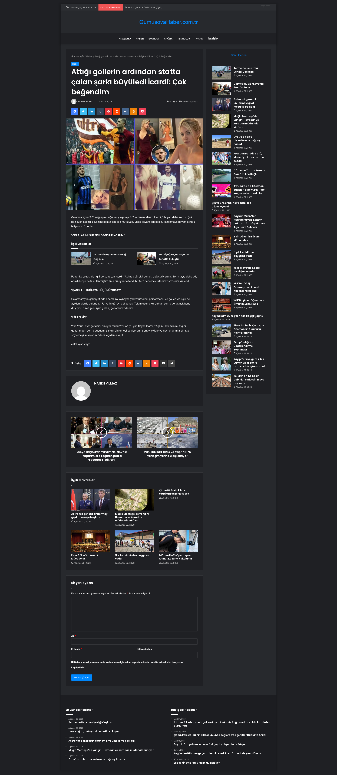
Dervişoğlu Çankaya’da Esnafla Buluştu (249, 85)
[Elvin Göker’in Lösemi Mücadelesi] (90, 541)
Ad (73, 635)
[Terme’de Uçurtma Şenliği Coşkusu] (81, 258)
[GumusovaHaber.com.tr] (168, 22)
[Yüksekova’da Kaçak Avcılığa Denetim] (221, 272)
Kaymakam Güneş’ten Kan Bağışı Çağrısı (237, 316)
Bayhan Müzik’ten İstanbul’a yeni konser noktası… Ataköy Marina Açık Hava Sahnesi (249, 221)
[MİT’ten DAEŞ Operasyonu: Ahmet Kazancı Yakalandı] (178, 541)
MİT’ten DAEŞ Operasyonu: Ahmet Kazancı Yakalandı (176, 557)
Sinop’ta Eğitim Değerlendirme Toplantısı (243, 345)
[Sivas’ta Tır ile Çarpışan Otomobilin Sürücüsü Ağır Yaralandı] (221, 330)
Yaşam (199, 38)
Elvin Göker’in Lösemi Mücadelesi (84, 557)
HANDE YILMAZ (86, 101)
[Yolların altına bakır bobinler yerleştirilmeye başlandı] (221, 380)
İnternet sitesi (145, 649)
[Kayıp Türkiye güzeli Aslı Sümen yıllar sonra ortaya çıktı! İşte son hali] (221, 363)
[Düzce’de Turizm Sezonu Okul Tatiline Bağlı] (221, 175)
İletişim (213, 38)
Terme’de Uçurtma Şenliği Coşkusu (246, 70)
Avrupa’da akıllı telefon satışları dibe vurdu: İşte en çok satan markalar (249, 189)
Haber (140, 38)
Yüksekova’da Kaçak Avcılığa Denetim (247, 269)
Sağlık (168, 38)
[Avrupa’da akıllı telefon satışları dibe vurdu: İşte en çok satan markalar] (221, 190)
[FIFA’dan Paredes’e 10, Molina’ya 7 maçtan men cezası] (221, 158)
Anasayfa (125, 38)
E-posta (76, 649)
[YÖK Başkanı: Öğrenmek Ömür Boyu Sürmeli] (221, 305)
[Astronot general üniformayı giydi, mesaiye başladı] (90, 500)
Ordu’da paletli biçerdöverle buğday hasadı (247, 140)
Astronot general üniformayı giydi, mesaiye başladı (152, 7)
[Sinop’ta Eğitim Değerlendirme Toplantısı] (221, 347)
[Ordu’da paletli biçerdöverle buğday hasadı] (221, 141)
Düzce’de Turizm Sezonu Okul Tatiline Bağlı (249, 172)
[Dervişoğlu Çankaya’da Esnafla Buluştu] (146, 258)
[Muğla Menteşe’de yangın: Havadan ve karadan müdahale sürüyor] (134, 500)
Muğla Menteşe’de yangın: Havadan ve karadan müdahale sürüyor (132, 517)
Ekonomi (153, 38)
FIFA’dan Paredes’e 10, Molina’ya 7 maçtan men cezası (249, 157)
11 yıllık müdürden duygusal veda (132, 557)
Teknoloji (183, 38)
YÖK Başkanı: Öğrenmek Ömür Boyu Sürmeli (249, 302)
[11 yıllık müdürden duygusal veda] (134, 541)
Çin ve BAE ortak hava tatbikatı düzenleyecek (174, 492)
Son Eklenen (239, 55)
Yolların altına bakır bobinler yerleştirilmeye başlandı (249, 379)
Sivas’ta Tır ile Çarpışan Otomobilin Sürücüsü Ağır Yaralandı (249, 329)
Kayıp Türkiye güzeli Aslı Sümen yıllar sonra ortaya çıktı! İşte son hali (249, 362)
